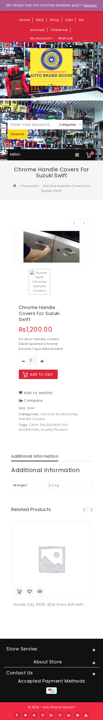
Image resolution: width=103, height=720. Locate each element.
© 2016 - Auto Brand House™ (51, 707)
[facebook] (17, 715)
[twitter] (25, 715)
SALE (40, 19)
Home (24, 19)
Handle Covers (32, 418)
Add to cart (41, 374)
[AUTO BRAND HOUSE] (16, 186)
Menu (15, 154)
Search (17, 134)
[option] (39, 282)
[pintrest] (77, 715)
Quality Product (54, 429)
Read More (19, 591)
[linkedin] (69, 715)
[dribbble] (43, 715)
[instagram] (60, 715)
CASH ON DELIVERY (45, 424)
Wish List (65, 38)
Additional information (34, 456)
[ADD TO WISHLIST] (29, 592)
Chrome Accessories (59, 414)
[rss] (34, 715)
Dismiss (90, 5)
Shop (54, 19)
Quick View (40, 592)
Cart (69, 19)
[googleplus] (51, 715)
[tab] (34, 456)
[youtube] (86, 715)
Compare (33, 400)
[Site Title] (51, 66)
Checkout (59, 29)
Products (30, 186)
